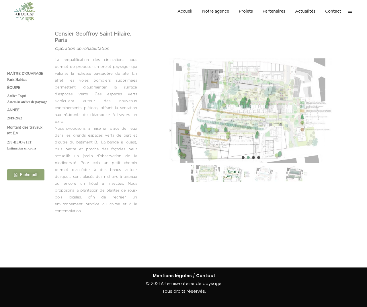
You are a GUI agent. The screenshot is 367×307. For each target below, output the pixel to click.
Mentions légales (172, 276)
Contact (205, 276)
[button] (243, 157)
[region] (251, 121)
